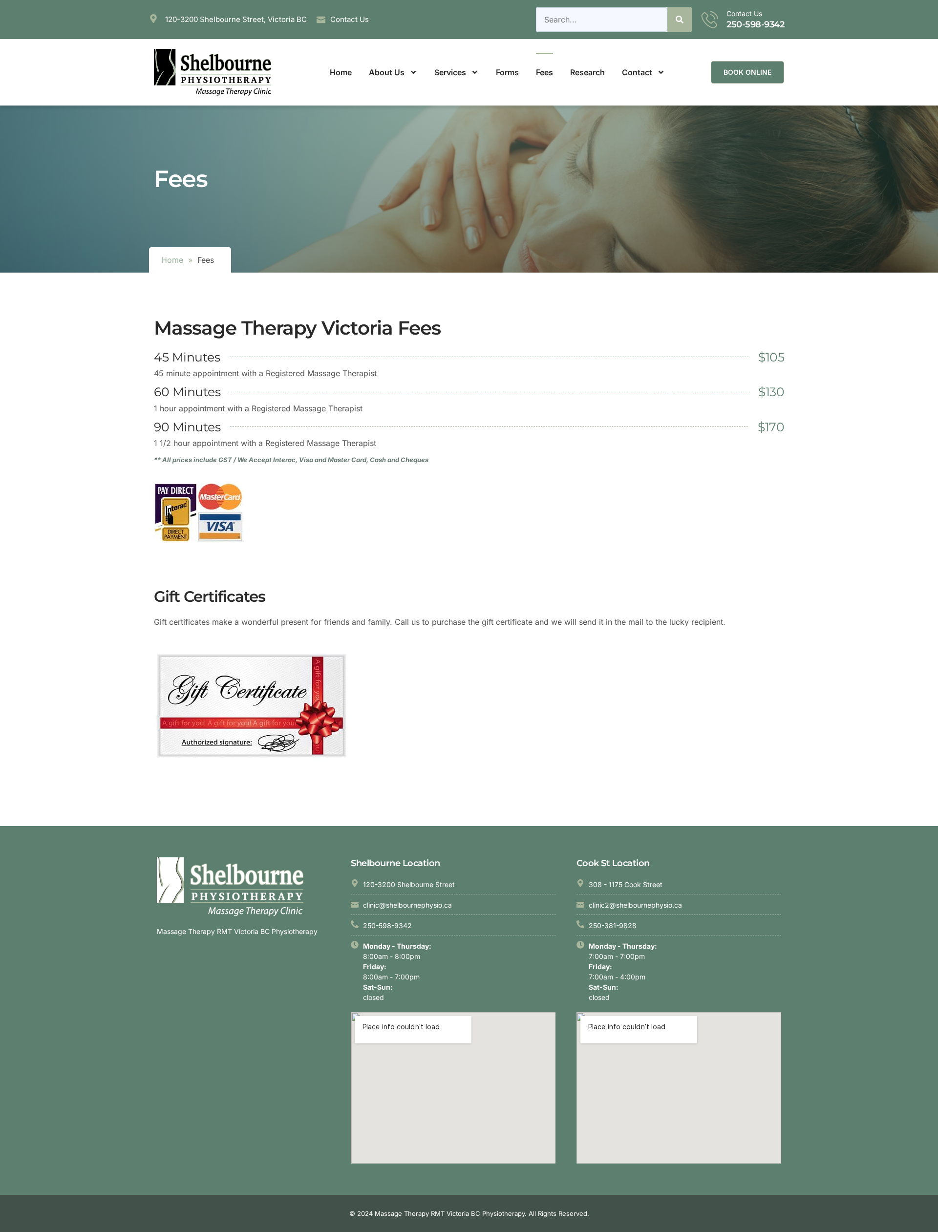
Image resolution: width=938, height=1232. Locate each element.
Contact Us (744, 13)
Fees (544, 72)
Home (341, 72)
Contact (637, 72)
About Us (387, 72)
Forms (507, 72)
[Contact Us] (710, 19)
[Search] (679, 19)
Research (587, 72)
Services (450, 72)
